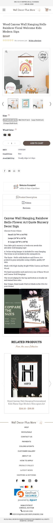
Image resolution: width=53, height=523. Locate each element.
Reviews (26, 208)
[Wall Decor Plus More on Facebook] (17, 481)
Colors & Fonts (26, 446)
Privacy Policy (26, 465)
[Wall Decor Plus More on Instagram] (30, 481)
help (26, 427)
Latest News (26, 470)
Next (50, 104)
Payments (26, 441)
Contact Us (26, 437)
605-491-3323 (29, 4)
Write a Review (35, 40)
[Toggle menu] (7, 9)
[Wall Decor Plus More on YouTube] (23, 481)
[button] (26, 495)
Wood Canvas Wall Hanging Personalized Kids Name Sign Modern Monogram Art (26, 402)
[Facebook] (5, 171)
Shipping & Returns (26, 475)
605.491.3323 (28, 511)
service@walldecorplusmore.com (27, 514)
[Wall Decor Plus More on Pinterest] (36, 481)
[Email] (9, 171)
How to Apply (26, 461)
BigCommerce (36, 519)
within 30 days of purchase (29, 188)
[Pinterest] (19, 171)
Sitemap (30, 521)
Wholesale (26, 432)
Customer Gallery (26, 451)
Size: (6, 115)
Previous (3, 104)
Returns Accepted (27, 185)
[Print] (14, 171)
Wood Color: (10, 130)
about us (26, 456)
